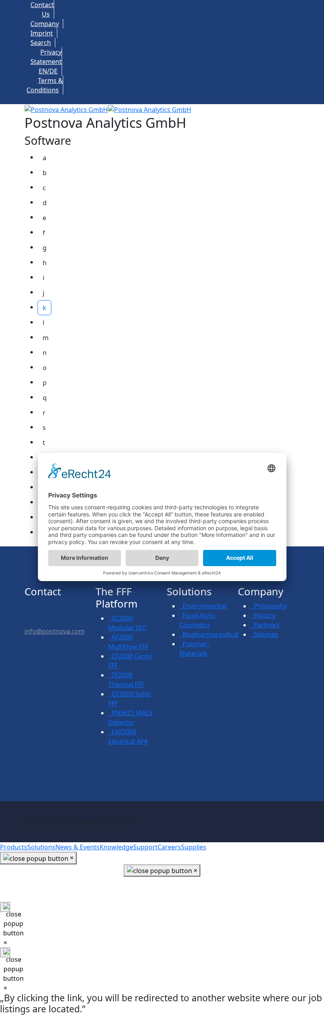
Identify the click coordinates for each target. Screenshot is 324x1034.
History (263, 615)
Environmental (202, 606)
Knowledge (116, 847)
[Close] (5, 907)
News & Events (77, 847)
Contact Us (162, 891)
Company (44, 23)
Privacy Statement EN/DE (46, 61)
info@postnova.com (54, 631)
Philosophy (269, 606)
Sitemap (264, 634)
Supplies (193, 847)
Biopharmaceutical (209, 634)
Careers (169, 847)
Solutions (41, 847)
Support (145, 847)
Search (40, 42)
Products (13, 847)
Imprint (41, 33)
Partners (265, 625)
